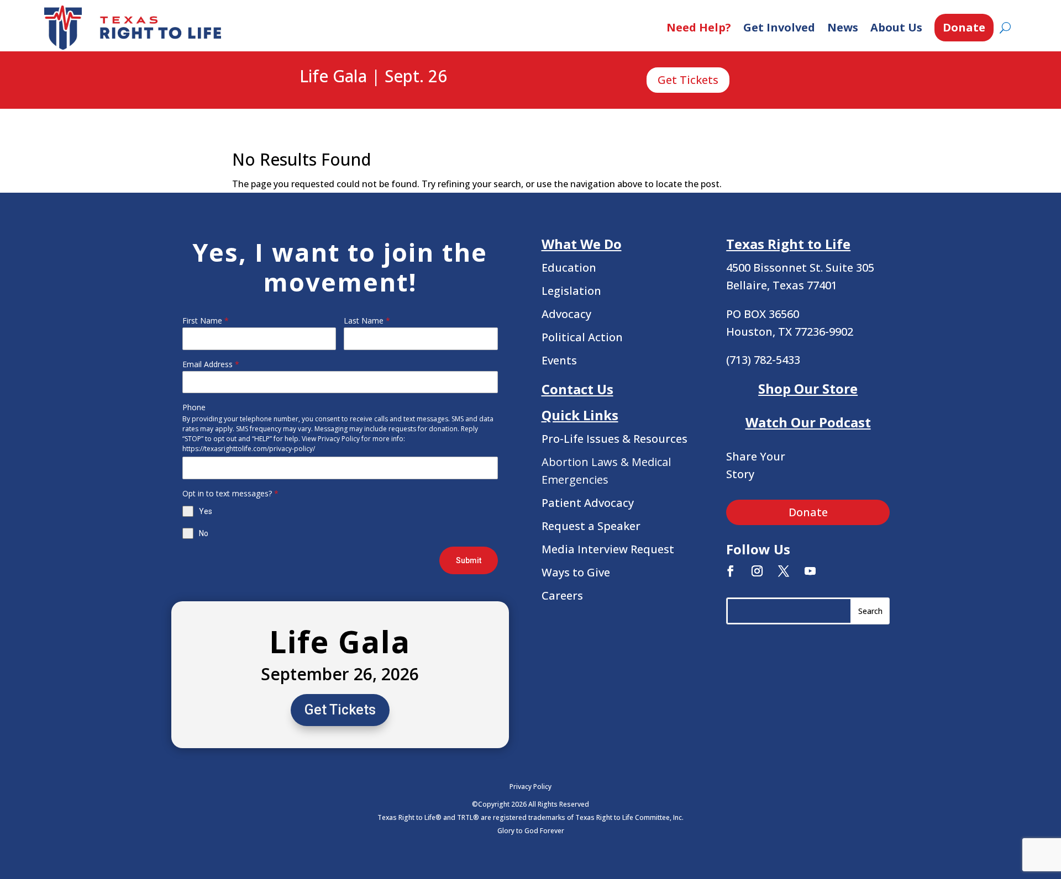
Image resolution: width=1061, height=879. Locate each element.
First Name (205, 320)
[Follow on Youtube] (810, 571)
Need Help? (698, 27)
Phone (194, 407)
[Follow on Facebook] (730, 571)
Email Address (210, 364)
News (842, 27)
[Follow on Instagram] (757, 571)
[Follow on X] (784, 571)
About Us (896, 27)
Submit (468, 560)
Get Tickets (688, 79)
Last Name (367, 320)
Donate (964, 27)
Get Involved (779, 27)
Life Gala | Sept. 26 (373, 76)
